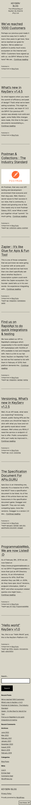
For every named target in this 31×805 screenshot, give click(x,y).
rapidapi (20, 380)
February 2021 (6, 738)
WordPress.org (6, 779)
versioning (17, 453)
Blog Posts (15, 69)
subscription (9, 651)
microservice (23, 649)
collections (12, 228)
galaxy (19, 228)
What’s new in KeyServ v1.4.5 (11, 702)
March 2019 (5, 750)
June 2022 (5, 732)
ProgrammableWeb (22, 606)
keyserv (16, 649)
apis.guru (10, 525)
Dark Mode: (23, 803)
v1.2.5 (11, 453)
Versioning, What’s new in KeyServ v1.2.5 (14, 403)
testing (25, 380)
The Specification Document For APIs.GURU (14, 475)
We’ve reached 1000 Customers (12, 699)
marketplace (21, 301)
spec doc (22, 525)
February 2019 (6, 753)
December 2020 (7, 744)
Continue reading (21, 59)
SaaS (3, 651)
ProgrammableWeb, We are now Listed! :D (15, 551)
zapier (3, 303)
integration (12, 301)
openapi (16, 525)
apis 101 (9, 606)
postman (25, 228)
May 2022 (5, 735)
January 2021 (6, 741)
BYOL (11, 649)
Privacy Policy (6, 793)
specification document (9, 528)
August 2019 (5, 747)
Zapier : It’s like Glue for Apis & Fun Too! (15, 251)
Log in (3, 770)
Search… (4, 676)
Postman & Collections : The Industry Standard (14, 158)
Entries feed (5, 773)
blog (13, 606)
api (8, 228)
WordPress (20, 797)
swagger (20, 528)
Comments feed (7, 776)
